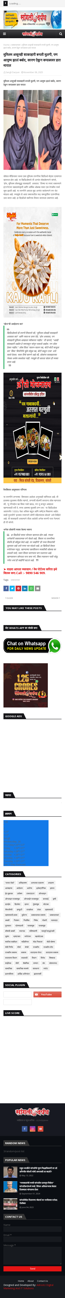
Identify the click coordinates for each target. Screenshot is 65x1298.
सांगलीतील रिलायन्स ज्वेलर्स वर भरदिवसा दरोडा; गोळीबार (38, 1201)
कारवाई (46, 898)
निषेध (36, 920)
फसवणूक (42, 925)
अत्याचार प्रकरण (37, 882)
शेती (17, 963)
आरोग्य (29, 888)
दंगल (39, 909)
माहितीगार (25, 941)
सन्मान (35, 963)
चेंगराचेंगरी (8, 909)
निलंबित (26, 920)
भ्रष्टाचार (16, 936)
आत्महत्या (8, 888)
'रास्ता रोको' (9, 882)
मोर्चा (19, 947)
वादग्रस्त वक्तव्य (52, 952)
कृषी (54, 898)
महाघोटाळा (39, 936)
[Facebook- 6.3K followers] (17, 1002)
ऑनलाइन (42, 893)
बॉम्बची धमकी (10, 930)
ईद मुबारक (9, 893)
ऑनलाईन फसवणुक (31, 898)
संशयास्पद (53, 963)
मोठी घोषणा (51, 941)
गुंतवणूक (36, 904)
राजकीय (36, 947)
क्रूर (27, 904)
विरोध (43, 957)
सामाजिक (8, 968)
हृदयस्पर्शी (37, 973)
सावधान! (36, 968)
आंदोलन (20, 888)
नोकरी (44, 920)
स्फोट (46, 968)
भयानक (22, 930)
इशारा (52, 888)
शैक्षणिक (26, 963)
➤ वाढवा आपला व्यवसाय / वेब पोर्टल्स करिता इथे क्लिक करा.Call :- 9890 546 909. (30, 571)
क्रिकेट (17, 904)
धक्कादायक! (15, 44)
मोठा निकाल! (37, 941)
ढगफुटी (19, 909)
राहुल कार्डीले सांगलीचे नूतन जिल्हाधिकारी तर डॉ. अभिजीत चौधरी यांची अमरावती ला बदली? (38, 1170)
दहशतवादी (49, 909)
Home (6, 44)
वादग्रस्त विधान (11, 957)
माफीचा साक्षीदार (11, 941)
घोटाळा (46, 904)
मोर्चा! (27, 947)
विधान (34, 957)
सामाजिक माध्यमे (22, 968)
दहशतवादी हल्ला (11, 914)
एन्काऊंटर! (30, 893)
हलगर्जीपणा (9, 973)
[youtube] (47, 994)
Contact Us (42, 1281)
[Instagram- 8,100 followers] (17, 994)
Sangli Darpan (13, 72)
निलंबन (16, 920)
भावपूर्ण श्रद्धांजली (47, 930)
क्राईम (7, 904)
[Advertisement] (32, 755)
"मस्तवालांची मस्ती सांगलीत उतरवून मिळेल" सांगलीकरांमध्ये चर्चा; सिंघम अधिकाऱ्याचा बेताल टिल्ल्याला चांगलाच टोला (37, 1186)
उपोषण (19, 893)
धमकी (7, 920)
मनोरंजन (28, 936)
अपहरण (51, 882)
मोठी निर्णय (9, 947)
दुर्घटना (24, 914)
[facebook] (24, 1129)
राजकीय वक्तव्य (11, 952)
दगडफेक (30, 909)
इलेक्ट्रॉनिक (41, 888)
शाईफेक (8, 963)
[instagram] (32, 1129)
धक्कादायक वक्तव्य (38, 914)
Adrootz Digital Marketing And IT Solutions (28, 1286)
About (31, 1281)
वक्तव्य (23, 952)
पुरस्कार (8, 925)
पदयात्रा (54, 920)
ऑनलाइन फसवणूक (12, 898)
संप (43, 963)
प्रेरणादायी (19, 925)
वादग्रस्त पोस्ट (36, 952)
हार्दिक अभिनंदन (24, 973)
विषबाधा (52, 957)
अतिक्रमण (23, 882)
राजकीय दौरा (48, 947)
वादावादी (24, 957)
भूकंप (7, 936)
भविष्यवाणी (33, 930)
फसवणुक (31, 925)
